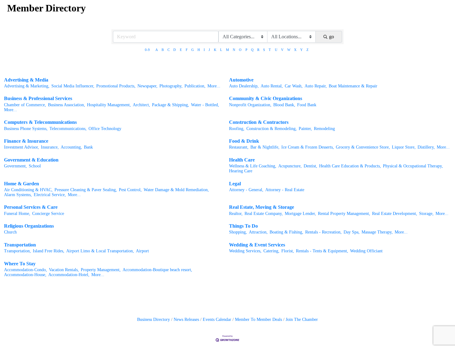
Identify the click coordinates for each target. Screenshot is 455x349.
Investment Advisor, (21, 147)
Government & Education (31, 159)
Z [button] (307, 50)
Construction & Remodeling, (271, 128)
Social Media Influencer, (72, 86)
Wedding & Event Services (257, 244)
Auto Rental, (272, 86)
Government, (15, 166)
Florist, (287, 251)
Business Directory (153, 319)
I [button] (204, 50)
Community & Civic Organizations (265, 98)
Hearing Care (240, 171)
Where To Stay (20, 263)
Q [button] (252, 50)
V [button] (282, 50)
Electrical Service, (50, 194)
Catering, (271, 251)
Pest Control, (130, 189)
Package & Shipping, (170, 105)
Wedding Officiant (366, 251)
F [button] (187, 50)
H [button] (198, 50)
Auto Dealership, (244, 86)
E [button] (181, 50)
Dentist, (310, 166)
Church (10, 232)
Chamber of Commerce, (25, 105)
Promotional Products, (116, 86)
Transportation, (17, 251)
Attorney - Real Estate (284, 189)
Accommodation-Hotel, (68, 274)
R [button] (258, 50)
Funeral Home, (17, 213)
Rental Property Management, (344, 213)
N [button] (234, 50)
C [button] (168, 50)
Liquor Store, (404, 147)
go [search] (331, 36)
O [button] (240, 50)
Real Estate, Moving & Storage (261, 207)
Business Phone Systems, (26, 128)
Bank (88, 147)
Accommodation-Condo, (25, 269)
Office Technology (105, 128)
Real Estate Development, (394, 213)
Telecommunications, (68, 128)
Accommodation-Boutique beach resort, (157, 269)
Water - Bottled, (205, 105)
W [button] (288, 50)
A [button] (156, 50)
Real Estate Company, (264, 213)
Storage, (426, 213)
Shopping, (238, 232)
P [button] (246, 50)
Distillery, (426, 147)
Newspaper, (147, 86)
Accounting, (71, 147)
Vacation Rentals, (64, 269)
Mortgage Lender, (300, 213)
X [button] (295, 50)
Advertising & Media (26, 79)
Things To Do (243, 226)
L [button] (221, 50)
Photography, (171, 86)
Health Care (242, 159)
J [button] (209, 50)
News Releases (186, 319)
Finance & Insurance (26, 141)
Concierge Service (48, 213)
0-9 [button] (147, 50)
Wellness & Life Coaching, (252, 166)
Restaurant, (239, 147)
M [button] (227, 50)
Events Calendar (217, 319)
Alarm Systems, (18, 194)
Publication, (195, 86)
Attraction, (258, 232)
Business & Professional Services (38, 98)
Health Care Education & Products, (350, 166)
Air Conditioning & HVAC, (28, 189)
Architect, (141, 105)
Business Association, (66, 105)
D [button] (174, 50)
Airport (142, 251)
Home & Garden (21, 183)
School (35, 166)
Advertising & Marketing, (27, 86)
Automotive (241, 79)
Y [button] (301, 50)
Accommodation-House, (25, 274)
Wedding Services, (245, 251)
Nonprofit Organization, (250, 105)
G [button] (192, 50)
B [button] (163, 50)
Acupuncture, (290, 166)
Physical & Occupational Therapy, (413, 166)
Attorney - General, (246, 189)
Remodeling (324, 128)
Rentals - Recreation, (323, 232)
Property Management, (101, 269)
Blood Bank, (284, 105)
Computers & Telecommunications (40, 122)
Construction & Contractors (258, 122)
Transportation (20, 244)
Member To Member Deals (258, 319)
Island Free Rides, (48, 251)
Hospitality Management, (109, 105)
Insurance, (50, 147)
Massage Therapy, (377, 232)
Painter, (305, 128)
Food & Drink (244, 141)
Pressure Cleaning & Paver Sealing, (85, 189)
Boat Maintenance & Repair (353, 86)
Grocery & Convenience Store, (363, 147)
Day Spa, (352, 232)
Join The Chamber (302, 319)
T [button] (270, 50)
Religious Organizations (29, 226)
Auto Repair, (316, 86)
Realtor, (236, 213)
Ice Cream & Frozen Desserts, (307, 147)
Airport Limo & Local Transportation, (100, 251)
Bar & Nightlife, (265, 147)
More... (213, 86)
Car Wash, (294, 86)
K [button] (215, 50)
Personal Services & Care (31, 207)
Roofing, (237, 128)
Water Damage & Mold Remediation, (176, 189)
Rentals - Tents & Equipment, (322, 251)
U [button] (276, 50)
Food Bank (306, 105)
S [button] (264, 50)
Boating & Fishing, (286, 232)
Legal (235, 183)
